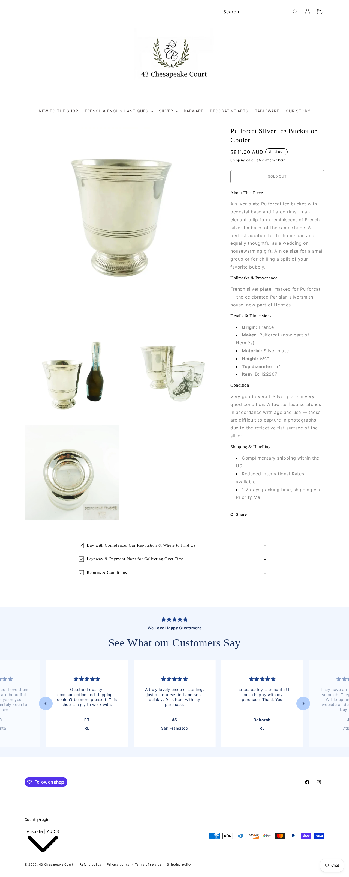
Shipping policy (179, 864)
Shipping (237, 160)
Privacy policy (118, 864)
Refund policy (90, 864)
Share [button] (241, 514)
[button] (119, 111)
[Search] (295, 12)
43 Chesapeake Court (56, 864)
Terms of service (148, 864)
